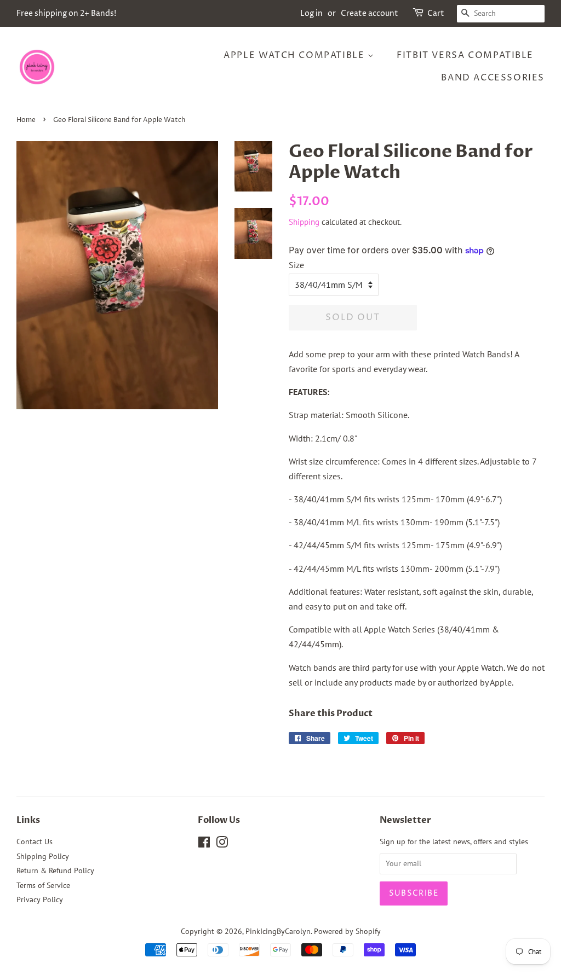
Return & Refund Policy (55, 870)
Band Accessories (493, 78)
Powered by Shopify (347, 931)
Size (296, 264)
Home (26, 120)
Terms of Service (43, 885)
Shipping (304, 222)
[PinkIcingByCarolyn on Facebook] (204, 844)
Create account (369, 13)
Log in (311, 13)
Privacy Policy (39, 899)
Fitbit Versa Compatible (465, 55)
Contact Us (34, 841)
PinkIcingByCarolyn (278, 931)
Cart (435, 13)
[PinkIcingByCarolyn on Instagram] (222, 844)
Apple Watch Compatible (296, 55)
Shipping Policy (42, 856)
